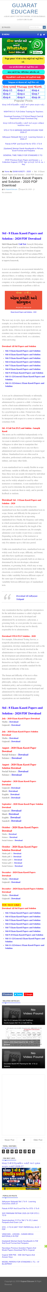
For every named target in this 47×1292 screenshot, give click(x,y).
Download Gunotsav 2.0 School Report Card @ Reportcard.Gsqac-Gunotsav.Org (23, 117)
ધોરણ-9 (21, 97)
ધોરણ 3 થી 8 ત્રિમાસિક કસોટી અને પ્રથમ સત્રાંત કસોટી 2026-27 (23, 106)
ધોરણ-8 (6, 97)
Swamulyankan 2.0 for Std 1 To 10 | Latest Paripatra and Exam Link (20, 1221)
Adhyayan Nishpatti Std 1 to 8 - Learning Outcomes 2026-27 (23, 138)
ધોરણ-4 (35, 90)
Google (29, 994)
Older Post (38, 1140)
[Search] (44, 27)
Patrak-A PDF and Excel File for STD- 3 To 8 (23, 144)
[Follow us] (44, 34)
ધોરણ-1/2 (7, 90)
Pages (7, 27)
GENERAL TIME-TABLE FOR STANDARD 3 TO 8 (23, 155)
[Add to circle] (41, 34)
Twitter (19, 994)
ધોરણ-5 (6, 93)
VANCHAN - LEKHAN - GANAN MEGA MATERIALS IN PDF (17, 1235)
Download (13, 721)
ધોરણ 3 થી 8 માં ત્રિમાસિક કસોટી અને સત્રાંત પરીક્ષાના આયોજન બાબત (23, 124)
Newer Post (9, 1140)
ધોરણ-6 (21, 93)
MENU (6, 34)
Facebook (8, 994)
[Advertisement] (23, 213)
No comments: (7, 192)
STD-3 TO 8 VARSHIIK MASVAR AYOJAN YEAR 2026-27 (23, 131)
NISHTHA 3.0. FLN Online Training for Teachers (23, 112)
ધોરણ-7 (35, 93)
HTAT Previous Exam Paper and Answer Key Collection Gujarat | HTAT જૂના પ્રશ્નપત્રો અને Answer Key (23, 162)
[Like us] (38, 34)
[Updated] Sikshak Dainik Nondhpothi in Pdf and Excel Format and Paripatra (23, 149)
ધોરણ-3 (21, 90)
